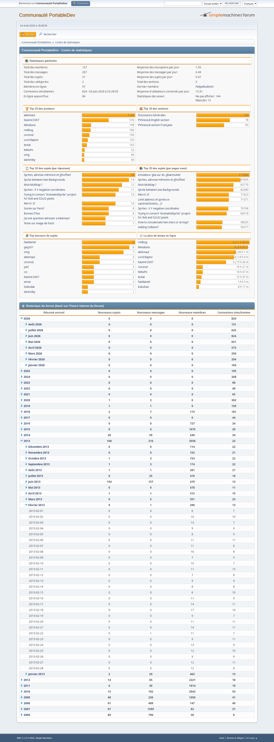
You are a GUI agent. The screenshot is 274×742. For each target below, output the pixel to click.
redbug (28, 130)
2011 (27, 686)
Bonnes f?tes (32, 213)
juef (26, 267)
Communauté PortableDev (47, 15)
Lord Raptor (31, 140)
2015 (27, 429)
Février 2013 (36, 505)
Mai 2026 (34, 342)
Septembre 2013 (39, 464)
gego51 (28, 247)
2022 (27, 388)
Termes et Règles (235, 737)
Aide (221, 737)
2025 (27, 371)
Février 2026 (36, 359)
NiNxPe (28, 150)
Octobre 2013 (37, 458)
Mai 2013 (34, 487)
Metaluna (30, 125)
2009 (27, 697)
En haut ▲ (252, 737)
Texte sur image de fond (39, 223)
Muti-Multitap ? (33, 185)
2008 (27, 703)
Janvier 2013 (36, 674)
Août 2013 (35, 470)
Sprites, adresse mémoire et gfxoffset (47, 175)
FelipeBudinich (205, 86)
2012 (27, 680)
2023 (27, 382)
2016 (27, 423)
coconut (29, 135)
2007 (27, 709)
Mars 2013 (35, 499)
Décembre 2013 (38, 447)
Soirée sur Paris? (34, 208)
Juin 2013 (34, 482)
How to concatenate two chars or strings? (163, 222)
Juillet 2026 (35, 330)
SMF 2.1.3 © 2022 (25, 738)
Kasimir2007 (31, 120)
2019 (27, 406)
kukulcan (143, 287)
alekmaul (29, 115)
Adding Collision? (148, 227)
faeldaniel (30, 242)
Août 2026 (35, 324)
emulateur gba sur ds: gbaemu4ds (159, 175)
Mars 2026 (35, 353)
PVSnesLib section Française (155, 125)
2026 (27, 318)
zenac (27, 282)
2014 (27, 435)
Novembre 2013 (38, 452)
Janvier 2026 (36, 365)
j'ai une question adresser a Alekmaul (46, 218)
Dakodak (29, 287)
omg (26, 155)
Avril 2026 (35, 347)
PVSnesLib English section (153, 120)
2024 (27, 377)
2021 (27, 394)
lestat (27, 145)
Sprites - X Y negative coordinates (44, 190)
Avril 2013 (35, 493)
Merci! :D (29, 203)
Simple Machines (44, 738)
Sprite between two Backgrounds (44, 179)
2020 (27, 400)
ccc (25, 272)
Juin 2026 (34, 336)
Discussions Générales (151, 115)
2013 (27, 441)
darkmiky (29, 160)
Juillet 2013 (35, 476)
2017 (27, 417)
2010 (27, 691)
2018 (27, 412)
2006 (27, 715)
